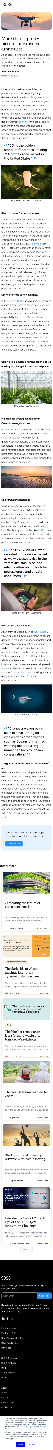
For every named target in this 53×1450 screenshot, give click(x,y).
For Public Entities (10, 1333)
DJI (22, 223)
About (4, 1388)
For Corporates (8, 1328)
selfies (22, 121)
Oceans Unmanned (21, 672)
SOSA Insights (8, 1372)
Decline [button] (32, 1444)
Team (4, 1392)
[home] (7, 5)
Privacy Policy (31, 1427)
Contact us (6, 1407)
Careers (5, 1397)
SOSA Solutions (9, 1358)
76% (3, 235)
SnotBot (30, 656)
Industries (6, 1347)
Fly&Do (41, 530)
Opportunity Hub (9, 1343)
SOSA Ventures (8, 1363)
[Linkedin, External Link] (3, 1318)
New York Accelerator (12, 1338)
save (7, 668)
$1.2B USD (16, 300)
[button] (48, 5)
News (4, 1377)
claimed (36, 243)
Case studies (7, 1402)
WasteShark (40, 631)
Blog (3, 1368)
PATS (4, 429)
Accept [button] (20, 1444)
